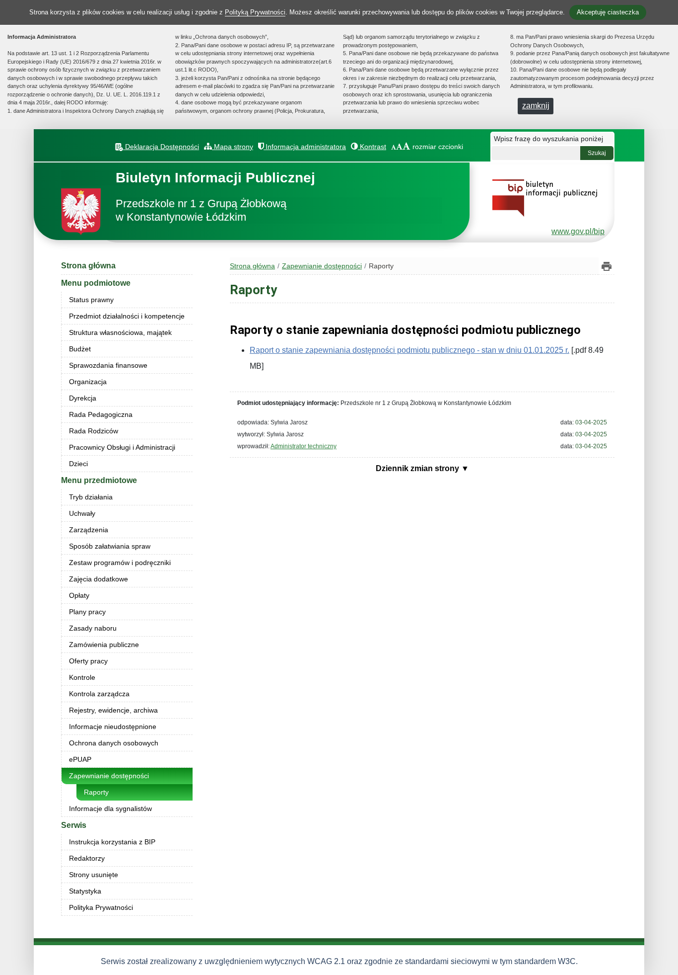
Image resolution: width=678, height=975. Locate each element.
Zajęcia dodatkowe (98, 579)
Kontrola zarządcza (99, 694)
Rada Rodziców (93, 431)
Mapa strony (232, 147)
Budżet (80, 349)
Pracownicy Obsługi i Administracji (122, 447)
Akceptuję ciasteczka (608, 12)
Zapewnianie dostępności (109, 776)
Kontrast (372, 147)
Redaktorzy (87, 858)
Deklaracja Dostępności (161, 147)
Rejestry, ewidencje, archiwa (113, 710)
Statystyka (85, 891)
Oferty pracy (88, 661)
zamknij (535, 105)
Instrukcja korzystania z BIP (112, 842)
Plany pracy (87, 612)
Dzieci (78, 464)
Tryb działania (91, 497)
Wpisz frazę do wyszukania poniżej (548, 139)
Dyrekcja (82, 398)
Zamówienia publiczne (104, 645)
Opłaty (79, 595)
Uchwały (82, 513)
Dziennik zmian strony (418, 468)
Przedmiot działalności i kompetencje (127, 316)
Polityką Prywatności (255, 12)
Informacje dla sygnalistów (110, 808)
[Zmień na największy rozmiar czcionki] (406, 147)
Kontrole (82, 677)
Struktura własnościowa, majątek (120, 332)
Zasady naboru (93, 628)
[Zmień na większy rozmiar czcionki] (399, 147)
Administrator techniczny (304, 446)
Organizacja (88, 382)
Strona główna (88, 265)
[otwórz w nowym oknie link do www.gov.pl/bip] (544, 197)
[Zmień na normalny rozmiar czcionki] (393, 147)
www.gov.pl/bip (578, 231)
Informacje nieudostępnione (112, 727)
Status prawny (91, 300)
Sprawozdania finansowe (108, 365)
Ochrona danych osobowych (113, 743)
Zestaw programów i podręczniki (120, 563)
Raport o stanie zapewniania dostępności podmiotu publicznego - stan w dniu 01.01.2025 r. (409, 350)
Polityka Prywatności (101, 907)
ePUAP (80, 759)
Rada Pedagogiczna (101, 414)
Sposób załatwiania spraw (109, 546)
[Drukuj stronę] (606, 266)
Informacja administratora (305, 147)
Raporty (96, 792)
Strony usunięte (93, 875)
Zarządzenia (88, 530)
